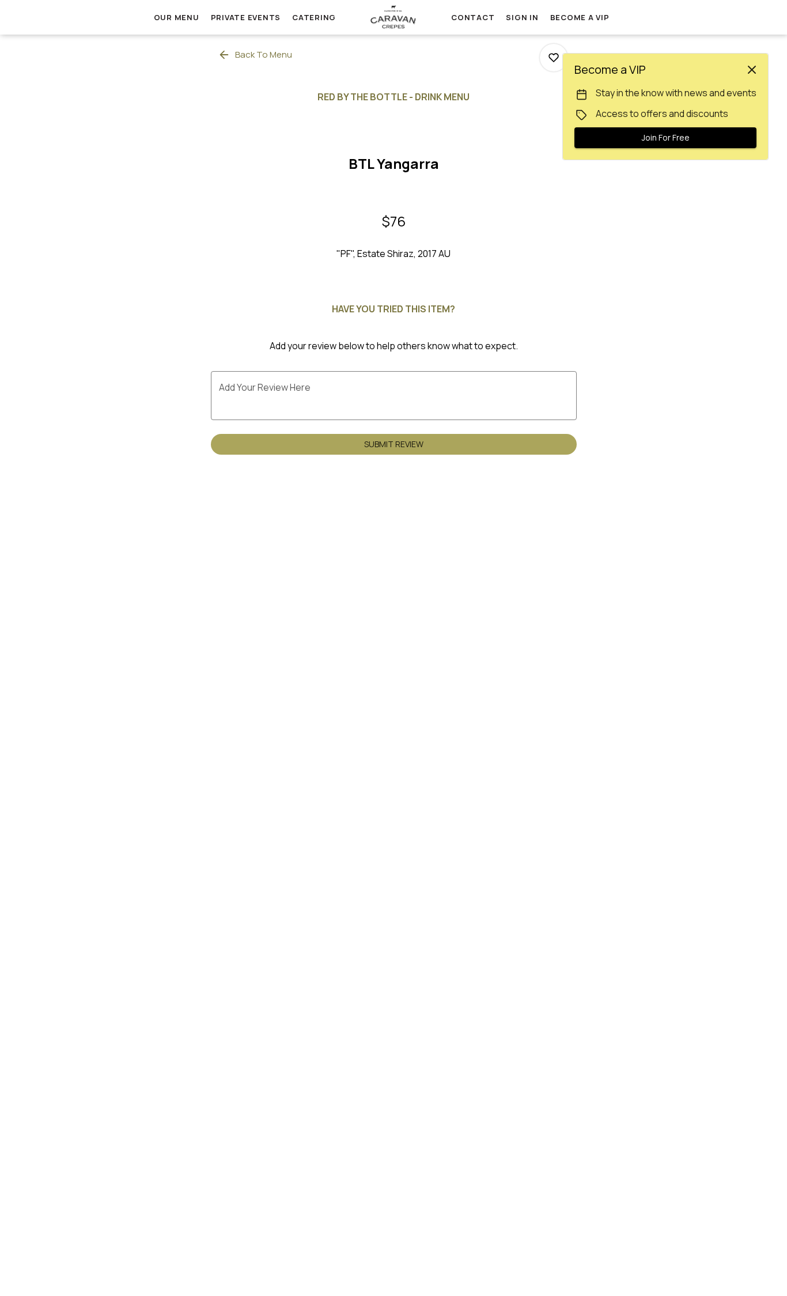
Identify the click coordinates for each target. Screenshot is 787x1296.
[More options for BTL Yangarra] (553, 57)
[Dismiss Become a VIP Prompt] (752, 70)
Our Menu (176, 17)
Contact (472, 17)
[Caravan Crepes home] (393, 17)
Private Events (246, 17)
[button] (256, 55)
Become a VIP (580, 17)
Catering (314, 17)
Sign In (522, 17)
